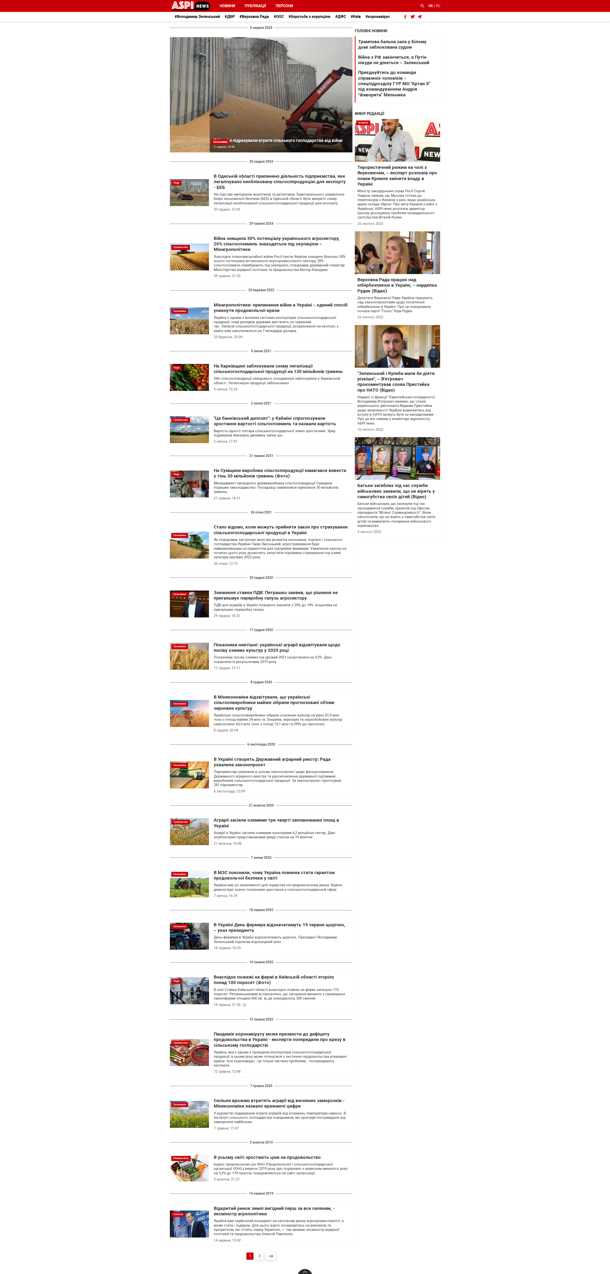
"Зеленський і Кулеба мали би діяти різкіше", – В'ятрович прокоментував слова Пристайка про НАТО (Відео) (396, 382)
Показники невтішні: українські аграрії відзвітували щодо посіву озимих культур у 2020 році (277, 647)
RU (438, 6)
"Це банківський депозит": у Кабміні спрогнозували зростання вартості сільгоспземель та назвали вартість (275, 421)
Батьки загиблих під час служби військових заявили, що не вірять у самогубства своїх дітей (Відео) (396, 491)
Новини (227, 6)
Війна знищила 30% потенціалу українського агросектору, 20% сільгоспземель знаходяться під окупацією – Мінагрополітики (277, 244)
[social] (405, 16)
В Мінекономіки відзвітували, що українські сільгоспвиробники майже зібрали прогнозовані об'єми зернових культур (274, 702)
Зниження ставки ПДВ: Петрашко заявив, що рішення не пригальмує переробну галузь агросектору (276, 595)
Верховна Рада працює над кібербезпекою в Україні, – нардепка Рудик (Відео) (397, 285)
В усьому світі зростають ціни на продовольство (267, 1157)
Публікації (255, 6)
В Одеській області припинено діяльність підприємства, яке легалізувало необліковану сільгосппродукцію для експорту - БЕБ (280, 182)
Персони (282, 6)
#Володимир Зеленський (197, 16)
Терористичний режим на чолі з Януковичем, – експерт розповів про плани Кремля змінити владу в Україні (397, 176)
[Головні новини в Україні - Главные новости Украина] (190, 5)
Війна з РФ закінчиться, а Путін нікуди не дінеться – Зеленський (393, 60)
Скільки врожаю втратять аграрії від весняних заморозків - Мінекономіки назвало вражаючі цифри (279, 1103)
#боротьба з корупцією (309, 16)
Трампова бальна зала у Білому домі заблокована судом (392, 44)
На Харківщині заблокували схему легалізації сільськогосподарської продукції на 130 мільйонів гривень (278, 368)
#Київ (356, 16)
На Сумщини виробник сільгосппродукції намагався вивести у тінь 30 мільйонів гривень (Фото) (280, 473)
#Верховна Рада (254, 16)
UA (430, 6)
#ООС (279, 16)
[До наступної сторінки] (270, 1256)
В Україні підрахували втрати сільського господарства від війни (278, 140)
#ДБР (230, 16)
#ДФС (340, 16)
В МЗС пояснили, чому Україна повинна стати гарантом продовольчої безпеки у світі (274, 875)
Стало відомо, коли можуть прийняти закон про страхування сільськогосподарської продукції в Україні (281, 529)
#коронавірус (378, 16)
